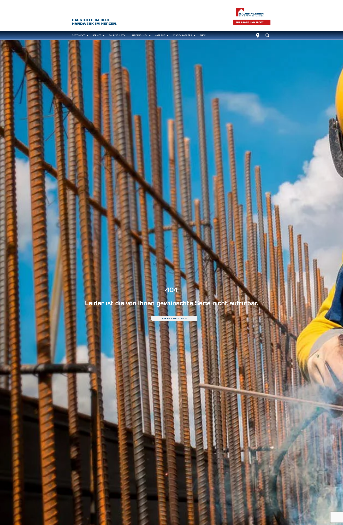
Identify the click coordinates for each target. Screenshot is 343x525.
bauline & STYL (117, 35)
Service (96, 35)
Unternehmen (139, 35)
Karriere (160, 35)
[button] (267, 35)
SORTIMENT (78, 35)
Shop (203, 35)
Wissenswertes (182, 35)
